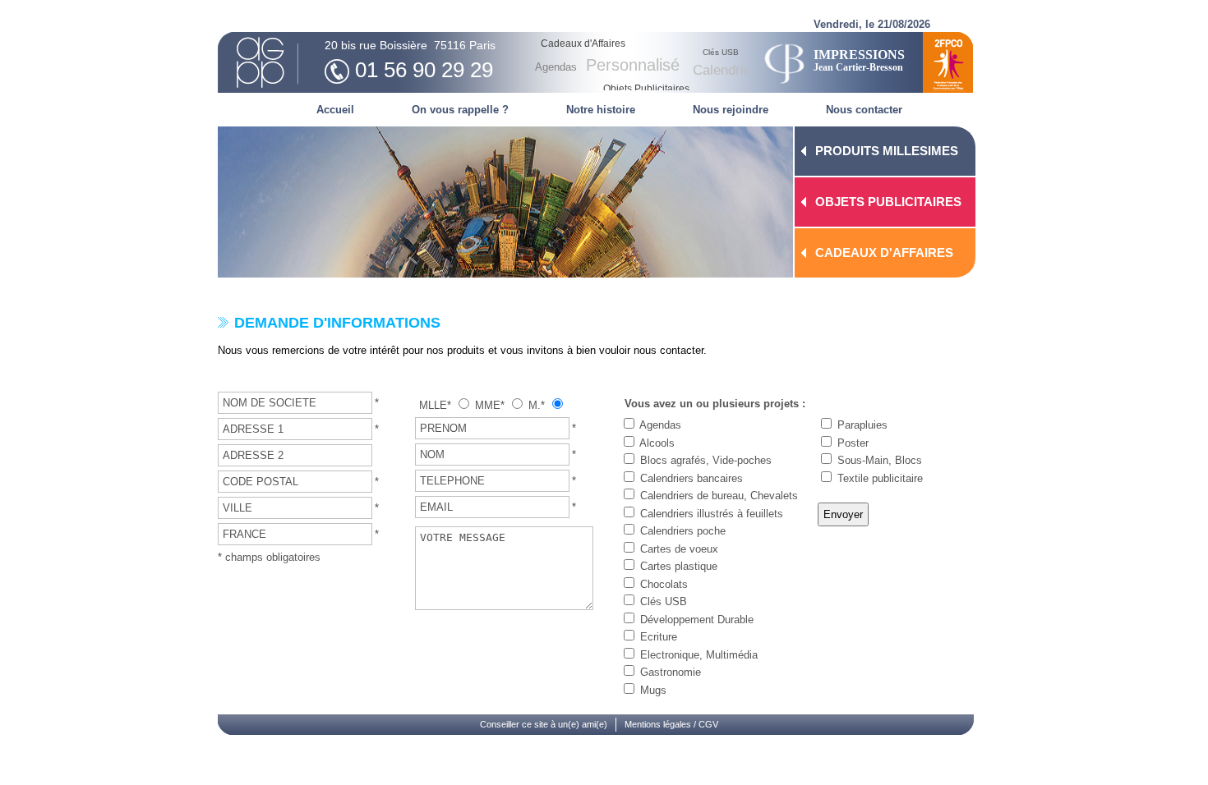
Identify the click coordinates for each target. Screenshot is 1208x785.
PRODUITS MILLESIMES (886, 151)
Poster (853, 443)
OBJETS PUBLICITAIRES (888, 202)
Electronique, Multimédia (699, 655)
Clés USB (663, 601)
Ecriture (658, 637)
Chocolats (664, 584)
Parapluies (862, 425)
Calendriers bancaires (691, 478)
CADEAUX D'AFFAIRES (884, 252)
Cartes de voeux (679, 549)
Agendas (660, 425)
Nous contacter (864, 109)
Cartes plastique (678, 566)
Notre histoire (600, 109)
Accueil (335, 109)
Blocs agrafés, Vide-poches (706, 460)
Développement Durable (697, 619)
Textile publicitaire (880, 478)
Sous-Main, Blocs (879, 460)
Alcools (657, 443)
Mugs (653, 690)
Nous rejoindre (730, 109)
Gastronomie (670, 672)
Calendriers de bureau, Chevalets (719, 495)
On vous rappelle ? (460, 109)
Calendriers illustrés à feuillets (711, 513)
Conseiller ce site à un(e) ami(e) (543, 724)
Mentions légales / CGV (671, 724)
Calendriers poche (683, 531)
